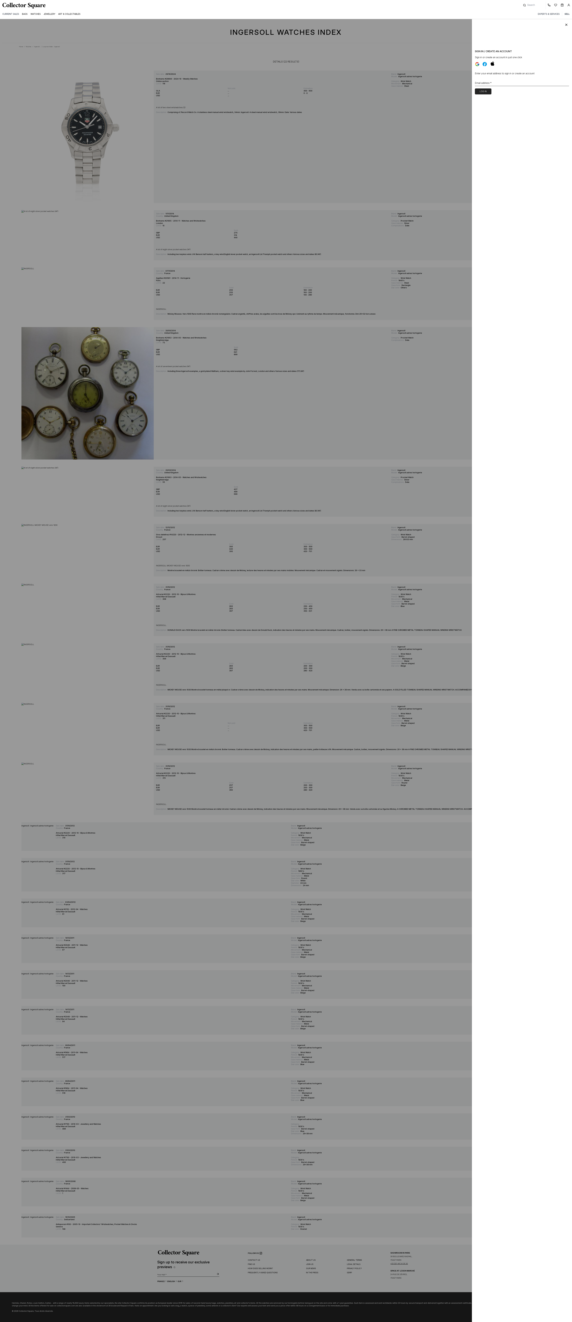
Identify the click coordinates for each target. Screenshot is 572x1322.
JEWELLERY (49, 14)
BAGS (25, 14)
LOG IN (483, 91)
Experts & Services (549, 14)
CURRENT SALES (10, 14)
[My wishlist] (556, 5)
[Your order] (563, 5)
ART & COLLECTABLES (69, 14)
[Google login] (477, 64)
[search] (525, 4)
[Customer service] (550, 5)
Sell (567, 14)
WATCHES (36, 14)
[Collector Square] (23, 5)
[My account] (568, 5)
